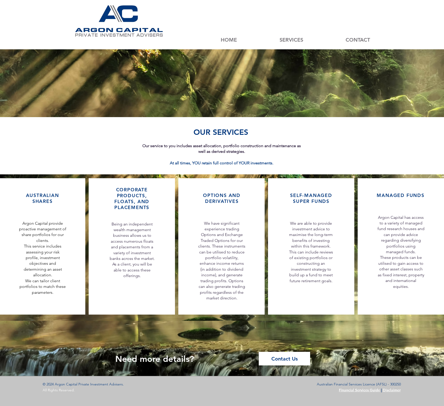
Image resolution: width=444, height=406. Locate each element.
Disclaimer (392, 390)
